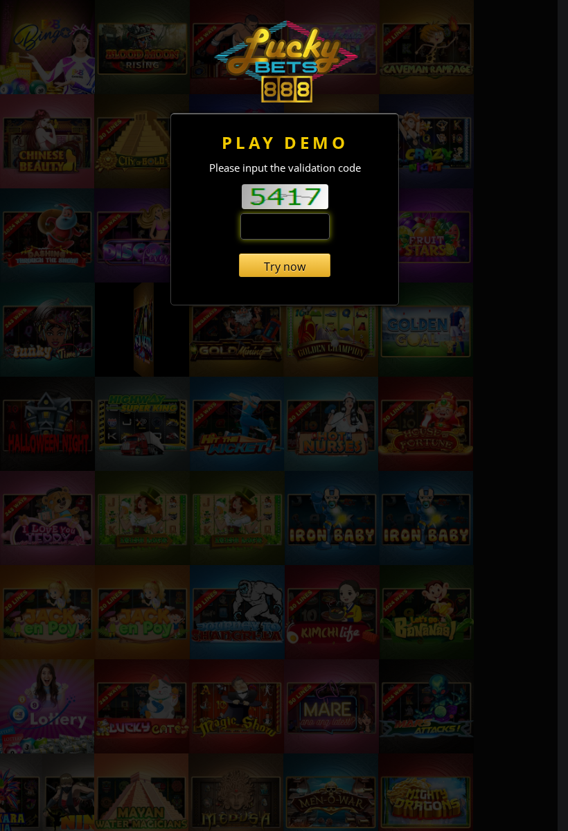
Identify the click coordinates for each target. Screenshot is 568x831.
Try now (284, 266)
